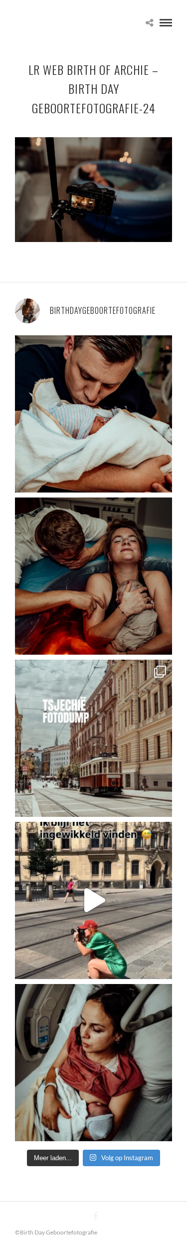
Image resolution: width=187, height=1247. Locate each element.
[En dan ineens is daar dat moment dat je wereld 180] (93, 414)
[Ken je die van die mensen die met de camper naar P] (93, 738)
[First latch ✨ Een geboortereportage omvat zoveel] (93, 1062)
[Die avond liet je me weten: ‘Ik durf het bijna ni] (93, 576)
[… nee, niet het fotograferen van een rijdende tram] (93, 900)
